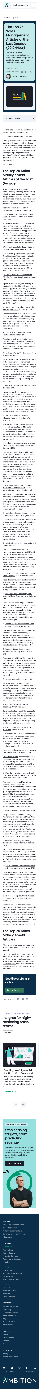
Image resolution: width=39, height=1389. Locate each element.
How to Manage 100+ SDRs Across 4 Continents (19, 897)
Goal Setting (10, 679)
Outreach (17, 406)
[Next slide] (23, 1104)
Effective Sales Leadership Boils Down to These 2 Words (17, 594)
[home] (6, 5)
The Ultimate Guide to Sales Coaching (15, 705)
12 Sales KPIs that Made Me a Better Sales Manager (19, 574)
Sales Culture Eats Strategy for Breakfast (17, 728)
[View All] (8, 1032)
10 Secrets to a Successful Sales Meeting (17, 333)
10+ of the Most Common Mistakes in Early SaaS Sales (19, 866)
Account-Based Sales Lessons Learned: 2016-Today (16, 650)
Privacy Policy (31, 1371)
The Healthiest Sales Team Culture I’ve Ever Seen (18, 248)
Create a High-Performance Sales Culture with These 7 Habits (18, 625)
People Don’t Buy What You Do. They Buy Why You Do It (19, 308)
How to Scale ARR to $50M (15, 385)
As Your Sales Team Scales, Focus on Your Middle (19, 751)
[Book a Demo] (20, 5)
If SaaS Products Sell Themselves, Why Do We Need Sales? (17, 275)
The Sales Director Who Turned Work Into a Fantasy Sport (17, 486)
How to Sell (10, 810)
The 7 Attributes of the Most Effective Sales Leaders (15, 416)
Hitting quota (8, 164)
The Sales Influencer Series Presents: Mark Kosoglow (19, 514)
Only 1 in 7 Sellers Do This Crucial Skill (20, 543)
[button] (33, 5)
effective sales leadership (13, 194)
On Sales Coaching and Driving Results (17, 841)
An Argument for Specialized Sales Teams (18, 215)
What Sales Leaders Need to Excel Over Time (18, 774)
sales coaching (9, 966)
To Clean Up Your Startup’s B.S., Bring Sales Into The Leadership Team (19, 444)
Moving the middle (10, 757)
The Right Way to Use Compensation (20, 353)
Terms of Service (9, 1371)
